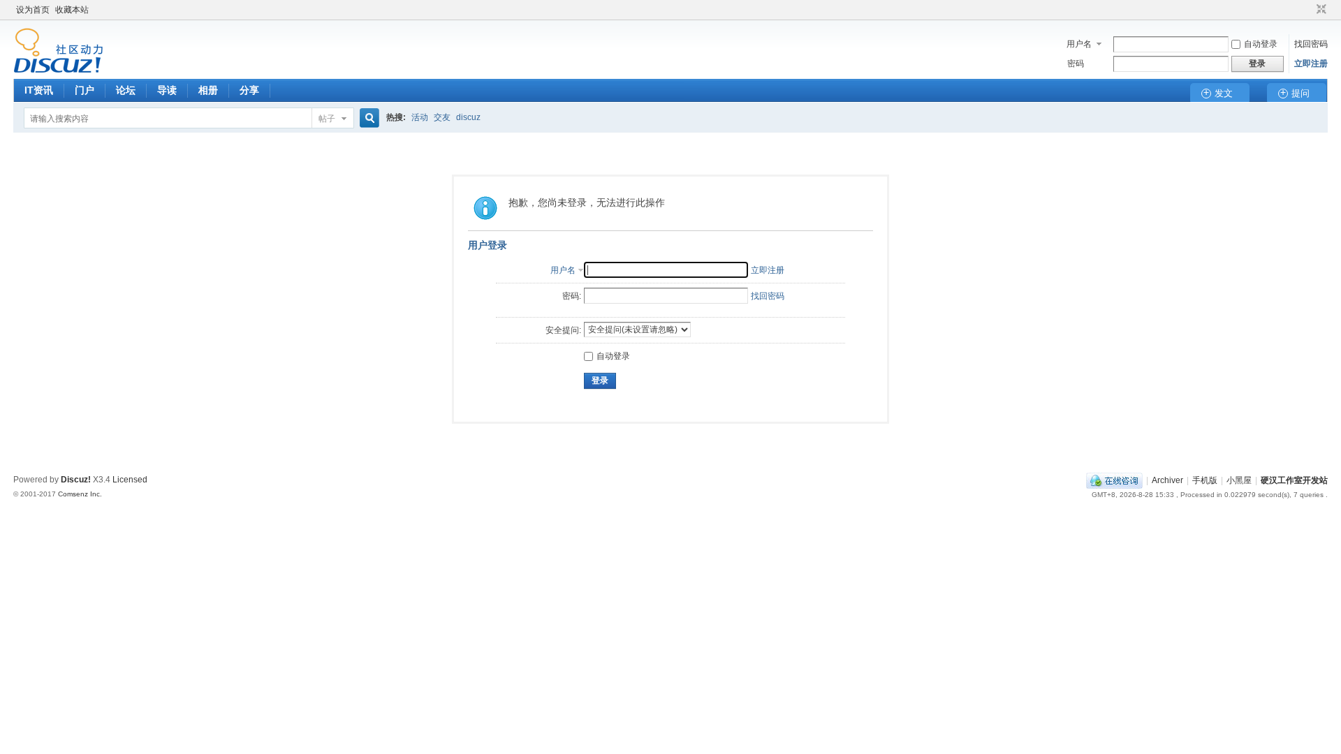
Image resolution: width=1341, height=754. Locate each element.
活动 (419, 117)
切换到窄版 (1320, 9)
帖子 (326, 119)
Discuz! (76, 480)
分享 (249, 90)
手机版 (1204, 480)
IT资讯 (38, 90)
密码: (571, 296)
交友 (442, 117)
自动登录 (1260, 44)
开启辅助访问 (1308, 9)
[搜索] (367, 118)
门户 (84, 90)
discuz (468, 117)
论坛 (125, 90)
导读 (167, 90)
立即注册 (1311, 63)
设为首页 (33, 10)
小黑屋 (1239, 480)
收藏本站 (72, 10)
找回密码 (1311, 44)
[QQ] (1114, 480)
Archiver (1167, 480)
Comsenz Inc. (80, 494)
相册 (208, 90)
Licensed (129, 480)
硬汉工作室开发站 (1294, 480)
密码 (1075, 63)
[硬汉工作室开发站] (58, 70)
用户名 (1079, 44)
